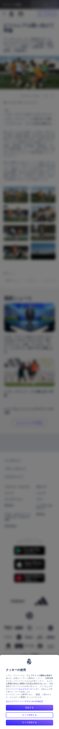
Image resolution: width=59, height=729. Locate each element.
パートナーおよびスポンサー (22, 689)
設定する (29, 707)
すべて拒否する (29, 715)
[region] (29, 692)
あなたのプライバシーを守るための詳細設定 (24, 701)
